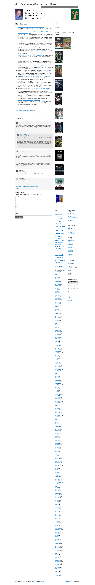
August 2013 (57, 483)
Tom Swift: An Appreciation (72, 221)
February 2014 (58, 475)
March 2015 (57, 457)
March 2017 (57, 423)
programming (59, 246)
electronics (59, 223)
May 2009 (57, 554)
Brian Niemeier (70, 246)
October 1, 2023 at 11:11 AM (23, 123)
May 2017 (57, 420)
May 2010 (57, 538)
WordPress (41, 581)
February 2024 (58, 312)
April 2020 (57, 376)
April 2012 (57, 505)
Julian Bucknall (70, 251)
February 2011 (58, 525)
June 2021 (57, 356)
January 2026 (57, 281)
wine (56, 266)
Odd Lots (21, 109)
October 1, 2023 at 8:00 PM (24, 135)
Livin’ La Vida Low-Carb (72, 231)
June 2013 (57, 486)
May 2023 (57, 324)
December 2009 (58, 544)
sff (63, 255)
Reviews (69, 271)
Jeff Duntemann (24, 24)
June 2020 (57, 373)
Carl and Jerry (70, 214)
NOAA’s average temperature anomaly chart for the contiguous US (31, 55)
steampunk (58, 260)
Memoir (57, 240)
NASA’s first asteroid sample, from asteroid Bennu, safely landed (31, 27)
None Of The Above (71, 267)
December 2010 (58, 528)
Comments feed (71, 300)
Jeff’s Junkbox (70, 216)
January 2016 (57, 443)
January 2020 (57, 380)
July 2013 (57, 485)
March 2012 (57, 507)
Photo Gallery (70, 220)
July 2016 (57, 434)
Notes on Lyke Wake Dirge (73, 217)
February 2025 (58, 296)
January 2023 (57, 330)
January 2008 (57, 577)
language (57, 238)
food (63, 226)
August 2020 (57, 370)
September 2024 (58, 303)
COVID (28, 110)
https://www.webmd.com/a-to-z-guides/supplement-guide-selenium (27, 186)
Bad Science (70, 226)
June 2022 (57, 340)
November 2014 (58, 462)
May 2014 (57, 471)
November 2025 (58, 284)
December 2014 (58, 461)
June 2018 (57, 405)
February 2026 (58, 280)
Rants (69, 270)
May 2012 (57, 504)
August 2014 (57, 466)
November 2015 (58, 446)
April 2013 (57, 489)
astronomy (21, 110)
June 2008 (57, 570)
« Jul (68, 292)
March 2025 (57, 295)
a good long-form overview (41, 50)
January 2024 (57, 313)
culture (57, 219)
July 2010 (57, 535)
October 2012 (57, 497)
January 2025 (57, 298)
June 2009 (57, 553)
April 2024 (57, 309)
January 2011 (57, 526)
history (63, 233)
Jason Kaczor (21, 150)
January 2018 (57, 411)
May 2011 (57, 521)
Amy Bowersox (70, 241)
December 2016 (58, 427)
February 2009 (58, 558)
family (60, 226)
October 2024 (57, 302)
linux (61, 238)
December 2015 (58, 444)
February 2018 (58, 409)
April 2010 (57, 539)
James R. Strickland (23, 122)
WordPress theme (70, 581)
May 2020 (57, 374)
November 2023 (58, 316)
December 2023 (58, 314)
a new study (37, 59)
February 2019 (58, 394)
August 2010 (57, 533)
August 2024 (57, 305)
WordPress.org (70, 301)
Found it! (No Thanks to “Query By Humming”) (43, 114)
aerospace (57, 211)
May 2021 (57, 358)
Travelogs (69, 274)
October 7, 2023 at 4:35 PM (23, 179)
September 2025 (58, 287)
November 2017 (58, 413)
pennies (31, 110)
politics (59, 244)
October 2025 (57, 285)
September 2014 (58, 465)
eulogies (56, 226)
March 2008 (57, 574)
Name (16, 206)
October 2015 (57, 447)
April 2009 (57, 556)
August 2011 (57, 517)
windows (62, 264)
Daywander (70, 263)
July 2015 (57, 451)
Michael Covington (71, 253)
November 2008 (58, 563)
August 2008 (57, 567)
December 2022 (58, 331)
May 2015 (57, 454)
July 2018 (57, 404)
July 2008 (57, 568)
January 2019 (57, 395)
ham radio (58, 228)
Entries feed (70, 299)
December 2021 (58, 348)
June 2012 (57, 503)
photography (61, 242)
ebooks (58, 221)
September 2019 (58, 384)
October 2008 (57, 564)
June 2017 (57, 419)
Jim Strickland (70, 250)
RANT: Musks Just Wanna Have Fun (23, 114)
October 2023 (57, 317)
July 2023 (57, 321)
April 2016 (57, 439)
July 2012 (57, 501)
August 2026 (57, 271)
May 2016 (57, 437)
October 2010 (57, 531)
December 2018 (58, 397)
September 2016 (58, 432)
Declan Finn (70, 247)
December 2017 (58, 412)
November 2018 (58, 398)
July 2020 (57, 372)
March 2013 (57, 490)
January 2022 (57, 347)
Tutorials (69, 276)
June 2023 (57, 323)
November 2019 (58, 381)
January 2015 (57, 459)
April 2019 (57, 391)
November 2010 (58, 529)
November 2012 (58, 496)
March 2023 (57, 327)
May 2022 (57, 341)
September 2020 (58, 369)
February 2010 (58, 542)
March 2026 (57, 278)
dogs (61, 219)
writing (61, 266)
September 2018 (58, 401)
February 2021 (58, 362)
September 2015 (58, 448)
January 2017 (57, 426)
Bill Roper (69, 243)
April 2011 (57, 522)
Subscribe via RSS (65, 23)
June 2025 (57, 291)
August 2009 (57, 550)
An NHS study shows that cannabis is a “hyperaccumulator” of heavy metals (33, 65)
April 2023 (57, 326)
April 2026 (57, 277)
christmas (61, 216)
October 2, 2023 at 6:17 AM (23, 151)
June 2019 (57, 388)
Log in (69, 297)
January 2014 (57, 476)
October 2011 (57, 514)
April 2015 (57, 455)
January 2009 (57, 560)
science (58, 255)
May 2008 (57, 571)
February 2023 (58, 328)
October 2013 (57, 480)
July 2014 (57, 468)
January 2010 (57, 543)
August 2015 (57, 450)
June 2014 (57, 469)
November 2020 (58, 366)
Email (16, 209)
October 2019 (57, 383)
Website (16, 213)
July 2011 (57, 518)
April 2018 (57, 408)
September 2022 (58, 335)
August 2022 (57, 337)
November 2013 (58, 479)
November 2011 (58, 512)
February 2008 (58, 575)
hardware (59, 230)
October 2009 (57, 547)
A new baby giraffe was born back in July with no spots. (29, 100)
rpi (34, 110)
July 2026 (57, 273)
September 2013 (58, 482)
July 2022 (57, 338)
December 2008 (58, 561)
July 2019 (57, 387)
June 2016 (57, 436)
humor (60, 236)
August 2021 (57, 354)
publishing (59, 251)
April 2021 (57, 359)
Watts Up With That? (71, 233)
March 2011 (57, 524)
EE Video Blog (70, 228)
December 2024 (58, 299)
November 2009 (58, 546)
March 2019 (57, 393)
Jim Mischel (70, 248)
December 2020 (58, 365)
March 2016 (57, 440)
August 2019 (57, 386)
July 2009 (57, 551)
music (63, 240)
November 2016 (58, 429)
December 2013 (58, 478)
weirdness (57, 264)
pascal (57, 242)
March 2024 (57, 310)
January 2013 (57, 493)
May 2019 (57, 390)
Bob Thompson (70, 244)
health (57, 233)
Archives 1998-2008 (71, 213)
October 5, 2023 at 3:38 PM (23, 171)
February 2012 (58, 508)
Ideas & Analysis (71, 264)
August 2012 (57, 500)
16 (68, 288)
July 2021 (57, 355)
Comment (17, 196)
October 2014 (57, 464)
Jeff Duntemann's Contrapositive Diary (35, 4)
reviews (60, 252)
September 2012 (58, 498)
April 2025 (57, 294)
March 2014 (57, 473)
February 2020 (58, 379)
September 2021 (58, 352)
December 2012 (58, 494)
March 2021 (57, 360)
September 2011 (58, 515)
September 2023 (58, 319)
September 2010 (58, 532)
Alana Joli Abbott (71, 240)
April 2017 (57, 422)
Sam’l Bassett (70, 255)
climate (24, 110)
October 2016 (57, 430)
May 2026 (57, 275)
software (59, 258)
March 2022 (57, 344)
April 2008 (57, 572)
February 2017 (58, 425)
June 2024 (57, 306)
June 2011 (57, 519)
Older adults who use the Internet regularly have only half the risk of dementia (33, 41)
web (61, 262)
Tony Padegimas (71, 257)
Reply (17, 132)
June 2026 (57, 274)
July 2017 (57, 418)
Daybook (69, 262)
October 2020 (57, 367)
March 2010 (57, 540)
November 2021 (58, 349)
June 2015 (57, 452)
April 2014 (57, 472)
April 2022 (57, 342)
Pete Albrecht (70, 254)
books (57, 216)
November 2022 (58, 333)
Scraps (69, 273)
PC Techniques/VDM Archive (73, 219)
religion (57, 252)
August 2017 (57, 416)
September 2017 (58, 415)
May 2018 (57, 406)
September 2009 (58, 549)
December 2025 (58, 282)
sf (62, 255)
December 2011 (58, 511)
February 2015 (58, 458)
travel (63, 260)
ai (60, 211)
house (56, 236)
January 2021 (57, 363)
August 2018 (57, 402)
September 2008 (58, 565)
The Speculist (70, 232)
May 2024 (57, 307)
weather (57, 262)
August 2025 (57, 288)
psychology (59, 248)
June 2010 (57, 536)
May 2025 (57, 292)
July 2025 (57, 289)
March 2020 (57, 377)
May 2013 (57, 487)
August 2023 (57, 320)
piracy (56, 244)
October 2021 (57, 351)
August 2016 (57, 433)
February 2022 (58, 345)
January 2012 (57, 510)
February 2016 (58, 441)
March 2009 (57, 557)
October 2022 (57, 334)
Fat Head (69, 229)
